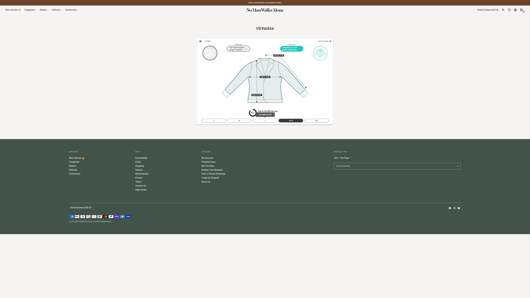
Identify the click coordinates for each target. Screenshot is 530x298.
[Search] (503, 10)
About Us (206, 181)
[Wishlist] (509, 10)
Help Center (140, 189)
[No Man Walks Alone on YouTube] (458, 208)
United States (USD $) (487, 10)
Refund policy (142, 173)
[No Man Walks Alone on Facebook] (450, 208)
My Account (207, 158)
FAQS (138, 162)
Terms (138, 181)
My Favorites (208, 166)
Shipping (139, 166)
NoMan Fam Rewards (212, 170)
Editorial (56, 10)
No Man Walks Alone (102, 221)
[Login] (515, 10)
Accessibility (141, 158)
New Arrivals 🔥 (13, 10)
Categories (29, 10)
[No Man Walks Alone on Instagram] (454, 208)
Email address (343, 163)
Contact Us (140, 185)
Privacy (138, 177)
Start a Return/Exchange (213, 173)
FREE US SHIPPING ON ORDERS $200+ (265, 3)
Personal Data (208, 162)
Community (70, 10)
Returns (139, 170)
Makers (43, 10)
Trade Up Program (210, 177)
